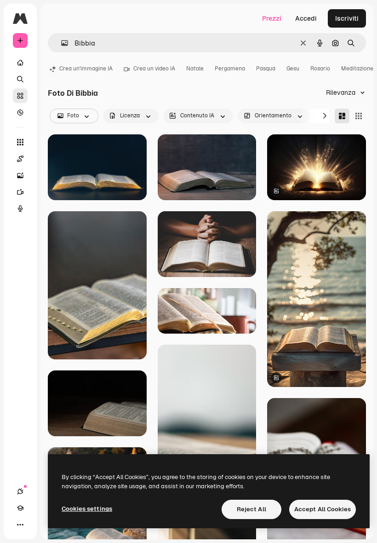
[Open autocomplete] (61, 43)
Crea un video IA (154, 68)
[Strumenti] (20, 142)
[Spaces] (20, 158)
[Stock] (20, 95)
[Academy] (20, 508)
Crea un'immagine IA (86, 68)
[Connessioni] (20, 491)
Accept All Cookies (322, 509)
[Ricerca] (20, 79)
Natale (195, 68)
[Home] (20, 62)
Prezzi (271, 18)
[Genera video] (20, 192)
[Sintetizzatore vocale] (20, 208)
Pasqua (265, 68)
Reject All (251, 509)
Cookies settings (87, 509)
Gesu (292, 68)
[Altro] (20, 524)
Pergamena (230, 68)
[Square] (358, 116)
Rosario (320, 68)
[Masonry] (342, 116)
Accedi (306, 18)
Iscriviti (347, 18)
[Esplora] (20, 112)
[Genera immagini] (20, 175)
